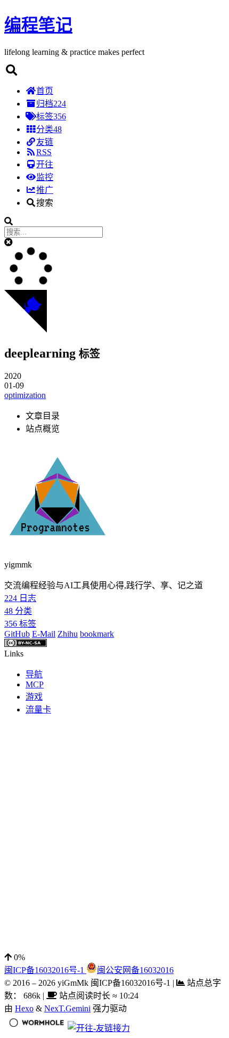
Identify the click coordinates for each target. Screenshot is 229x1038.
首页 (44, 90)
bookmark (97, 633)
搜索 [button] (44, 202)
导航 (34, 674)
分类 (49, 129)
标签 (51, 116)
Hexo (24, 1008)
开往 (44, 164)
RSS (44, 152)
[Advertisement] (114, 838)
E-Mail (43, 633)
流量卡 (38, 709)
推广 (44, 189)
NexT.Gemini (67, 1008)
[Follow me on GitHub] (25, 329)
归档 (51, 103)
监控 (44, 177)
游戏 (34, 696)
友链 (44, 142)
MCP (35, 684)
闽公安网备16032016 (135, 970)
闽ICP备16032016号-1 (45, 970)
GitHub (17, 633)
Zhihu (68, 633)
